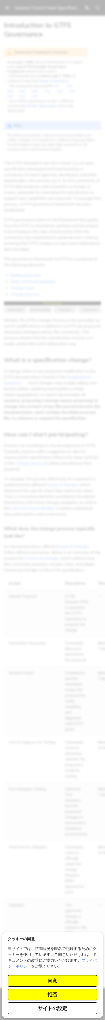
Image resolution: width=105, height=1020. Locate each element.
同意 (52, 981)
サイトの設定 (52, 1008)
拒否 (52, 994)
